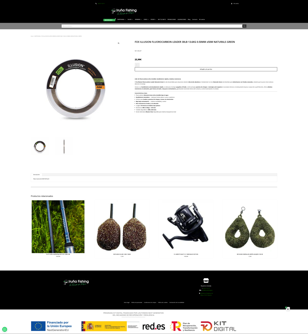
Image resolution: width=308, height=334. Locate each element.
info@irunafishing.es (207, 290)
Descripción (36, 174)
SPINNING (137, 19)
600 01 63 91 (101, 3)
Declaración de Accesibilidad (176, 302)
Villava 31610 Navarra (206, 295)
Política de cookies (163, 302)
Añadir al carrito (206, 69)
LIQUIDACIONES (182, 19)
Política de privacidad (136, 302)
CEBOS (145, 19)
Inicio (32, 36)
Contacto (194, 19)
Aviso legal (126, 302)
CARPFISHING (120, 19)
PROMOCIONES (172, 19)
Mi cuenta (202, 19)
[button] (118, 43)
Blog (189, 19)
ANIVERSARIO (108, 20)
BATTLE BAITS (162, 19)
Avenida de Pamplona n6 (206, 293)
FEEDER (153, 19)
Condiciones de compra (150, 302)
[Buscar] (244, 26)
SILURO (130, 19)
